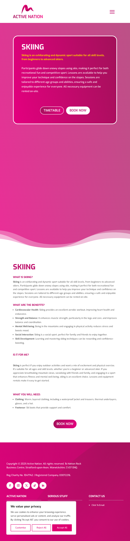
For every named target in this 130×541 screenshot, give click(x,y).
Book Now (78, 110)
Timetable (52, 110)
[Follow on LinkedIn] (42, 485)
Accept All (62, 527)
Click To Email (98, 505)
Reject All (41, 527)
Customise (20, 527)
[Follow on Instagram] (18, 485)
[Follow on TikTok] (34, 485)
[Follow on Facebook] (9, 485)
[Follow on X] (26, 485)
